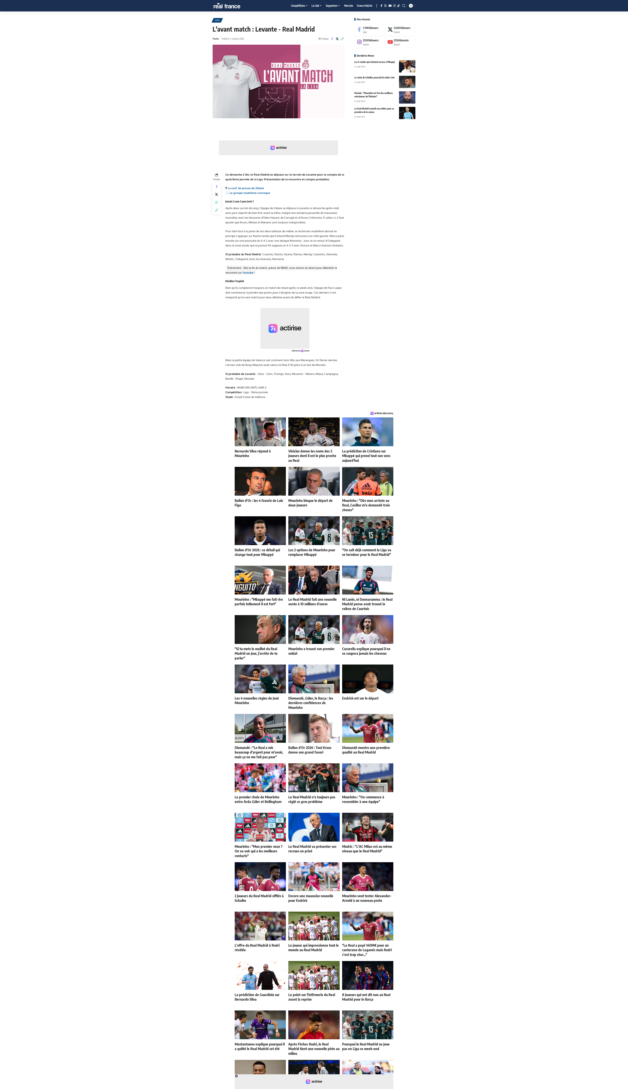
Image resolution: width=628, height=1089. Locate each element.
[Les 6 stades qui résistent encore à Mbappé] (407, 66)
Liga (217, 20)
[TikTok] (398, 5)
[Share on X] (337, 38)
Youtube (248, 272)
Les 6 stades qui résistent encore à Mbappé (374, 62)
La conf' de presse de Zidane (246, 188)
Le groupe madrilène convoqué (249, 193)
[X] (385, 5)
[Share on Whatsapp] (216, 202)
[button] (376, 5)
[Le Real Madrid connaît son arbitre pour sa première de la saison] (407, 113)
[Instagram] (394, 5)
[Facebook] (381, 5)
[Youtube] (400, 42)
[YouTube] (390, 5)
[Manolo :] (407, 97)
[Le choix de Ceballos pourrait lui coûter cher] (407, 82)
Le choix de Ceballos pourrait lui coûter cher (374, 77)
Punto (216, 38)
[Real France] (234, 5)
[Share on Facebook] (332, 38)
